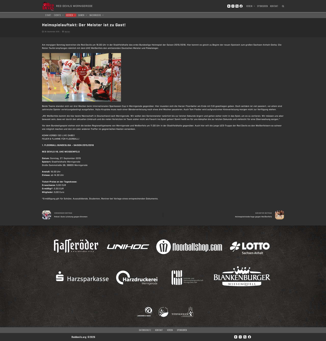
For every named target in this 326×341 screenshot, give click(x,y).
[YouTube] (228, 6)
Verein (249, 6)
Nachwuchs (95, 15)
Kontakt (274, 6)
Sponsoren (262, 6)
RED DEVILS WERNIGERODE (74, 6)
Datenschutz (145, 330)
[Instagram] (232, 6)
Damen (81, 15)
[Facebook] (241, 6)
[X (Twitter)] (237, 6)
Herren (69, 15)
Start (48, 15)
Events (57, 15)
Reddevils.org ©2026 (83, 337)
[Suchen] (283, 6)
